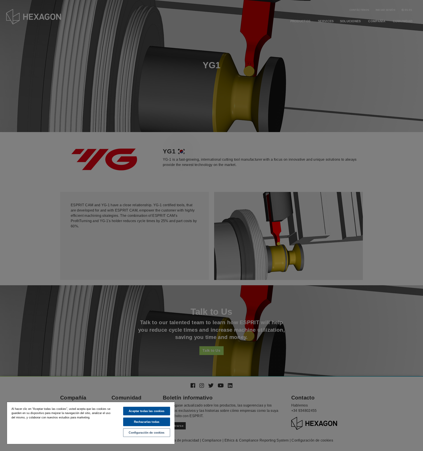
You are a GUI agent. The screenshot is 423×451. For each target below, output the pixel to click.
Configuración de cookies (146, 432)
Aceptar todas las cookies (146, 411)
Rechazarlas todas (146, 421)
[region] (90, 423)
